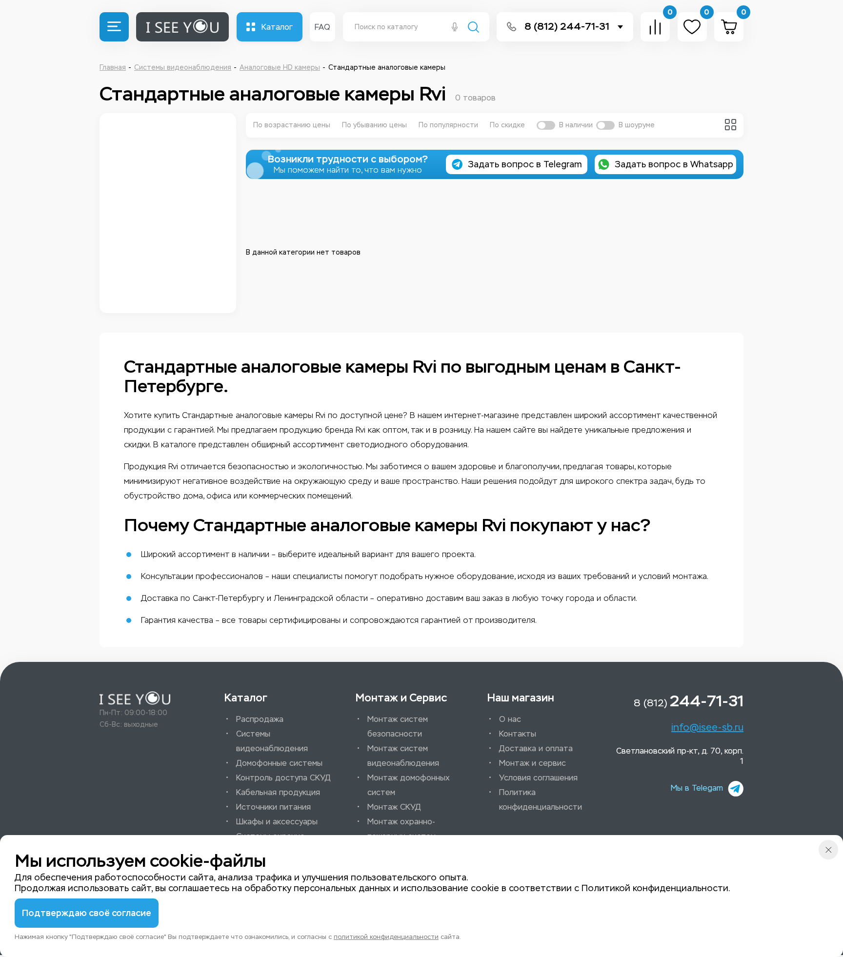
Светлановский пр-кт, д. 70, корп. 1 (679, 756)
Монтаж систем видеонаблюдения (403, 756)
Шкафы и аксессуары (277, 821)
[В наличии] (546, 125)
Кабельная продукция (278, 792)
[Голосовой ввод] (454, 27)
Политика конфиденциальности (540, 800)
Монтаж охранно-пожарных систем (401, 829)
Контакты (517, 733)
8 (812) (688, 701)
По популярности (448, 125)
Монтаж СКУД (394, 807)
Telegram (525, 164)
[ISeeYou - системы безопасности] (135, 698)
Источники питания (273, 807)
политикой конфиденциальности (386, 936)
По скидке (507, 125)
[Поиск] (473, 28)
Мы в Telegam (697, 788)
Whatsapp (674, 164)
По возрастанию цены (291, 125)
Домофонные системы (279, 763)
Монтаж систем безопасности (397, 726)
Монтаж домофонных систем (408, 785)
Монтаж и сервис (532, 763)
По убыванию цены (374, 125)
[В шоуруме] (605, 125)
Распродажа (259, 719)
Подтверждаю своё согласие (86, 913)
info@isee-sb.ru (707, 727)
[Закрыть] (828, 849)
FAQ (322, 27)
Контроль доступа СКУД (283, 777)
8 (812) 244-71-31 (566, 26)
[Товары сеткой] (730, 124)
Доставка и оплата (536, 748)
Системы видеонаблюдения (272, 741)
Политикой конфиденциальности (655, 888)
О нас (510, 719)
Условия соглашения (538, 777)
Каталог (277, 27)
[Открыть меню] (114, 26)
